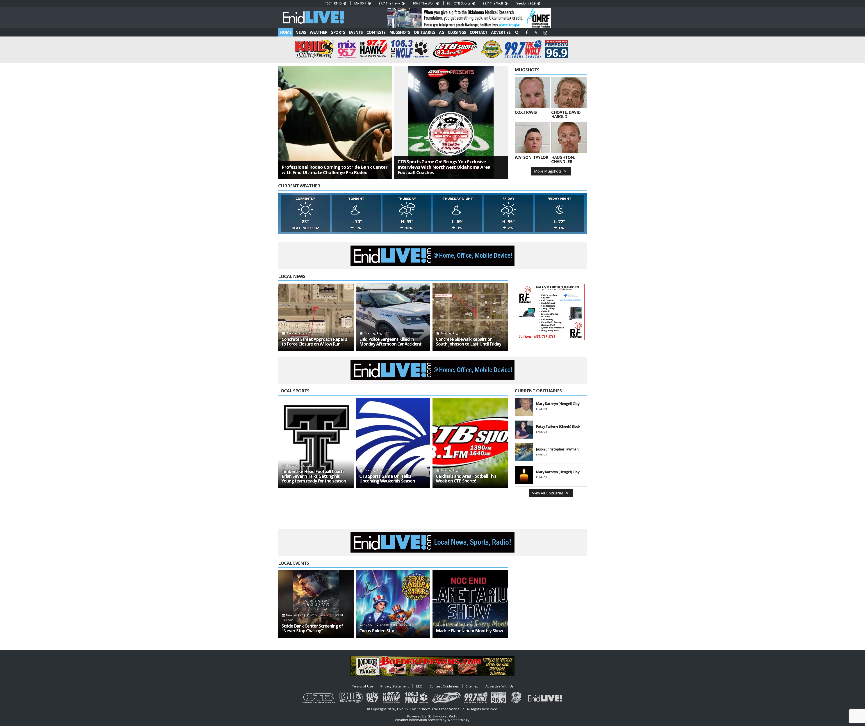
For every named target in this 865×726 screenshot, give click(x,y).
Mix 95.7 (360, 3)
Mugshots (399, 32)
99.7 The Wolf (493, 3)
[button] (517, 32)
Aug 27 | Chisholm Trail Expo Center (388, 625)
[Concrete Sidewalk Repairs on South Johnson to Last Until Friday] (470, 317)
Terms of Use (362, 686)
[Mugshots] (532, 92)
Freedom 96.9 (526, 3)
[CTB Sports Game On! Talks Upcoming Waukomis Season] (393, 443)
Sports (338, 32)
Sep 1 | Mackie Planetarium (460, 625)
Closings (457, 32)
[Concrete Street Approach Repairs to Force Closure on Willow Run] (316, 317)
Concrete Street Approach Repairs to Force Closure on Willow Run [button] (314, 341)
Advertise (500, 32)
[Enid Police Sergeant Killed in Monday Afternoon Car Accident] (393, 317)
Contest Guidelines (444, 686)
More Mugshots (548, 171)
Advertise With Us (499, 686)
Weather (318, 32)
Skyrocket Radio (445, 716)
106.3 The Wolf (423, 3)
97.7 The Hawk (390, 3)
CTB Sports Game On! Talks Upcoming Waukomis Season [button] (387, 478)
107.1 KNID (334, 3)
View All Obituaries (548, 493)
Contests (375, 32)
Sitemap (472, 686)
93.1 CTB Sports (459, 3)
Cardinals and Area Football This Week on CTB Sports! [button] (466, 478)
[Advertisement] (469, 18)
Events (356, 32)
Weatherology (458, 719)
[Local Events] (316, 604)
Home (285, 32)
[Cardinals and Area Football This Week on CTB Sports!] (470, 443)
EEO (419, 686)
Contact (478, 32)
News (300, 32)
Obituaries (424, 32)
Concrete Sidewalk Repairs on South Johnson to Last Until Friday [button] (468, 341)
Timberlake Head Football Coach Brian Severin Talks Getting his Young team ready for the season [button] (314, 476)
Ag (441, 32)
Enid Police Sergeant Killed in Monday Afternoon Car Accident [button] (390, 341)
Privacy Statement (394, 686)
